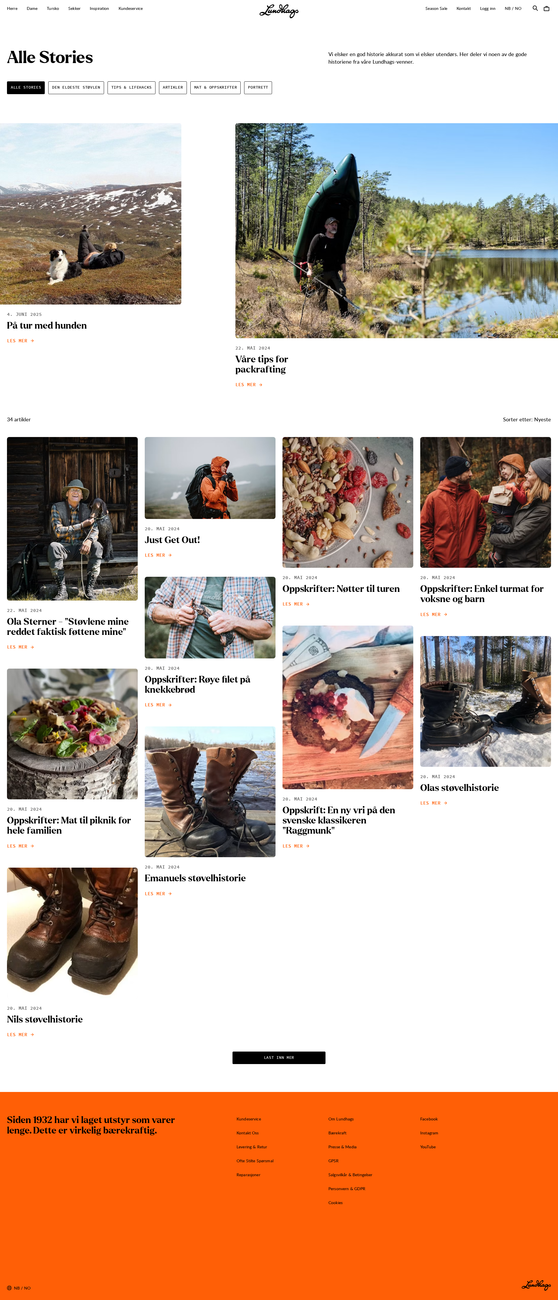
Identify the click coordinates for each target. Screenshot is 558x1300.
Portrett (258, 87)
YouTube (428, 1146)
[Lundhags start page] (279, 11)
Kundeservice (249, 1119)
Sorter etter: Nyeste (527, 419)
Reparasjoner (248, 1174)
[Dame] (40, 8)
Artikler (173, 87)
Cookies (335, 1202)
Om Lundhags (341, 1119)
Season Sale (436, 8)
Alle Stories (26, 87)
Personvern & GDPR (346, 1188)
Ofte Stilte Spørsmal (255, 1160)
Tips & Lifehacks (131, 87)
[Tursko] (62, 8)
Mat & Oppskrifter (215, 87)
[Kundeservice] (145, 8)
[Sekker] (83, 8)
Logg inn (488, 8)
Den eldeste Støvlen (76, 87)
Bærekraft (337, 1133)
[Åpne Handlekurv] (546, 8)
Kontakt (464, 8)
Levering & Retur (252, 1146)
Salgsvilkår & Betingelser (350, 1174)
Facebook (429, 1119)
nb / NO (515, 8)
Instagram (429, 1133)
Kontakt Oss (248, 1133)
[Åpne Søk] (535, 8)
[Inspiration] (112, 8)
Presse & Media (342, 1146)
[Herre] (20, 8)
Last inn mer (279, 1058)
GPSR (333, 1160)
